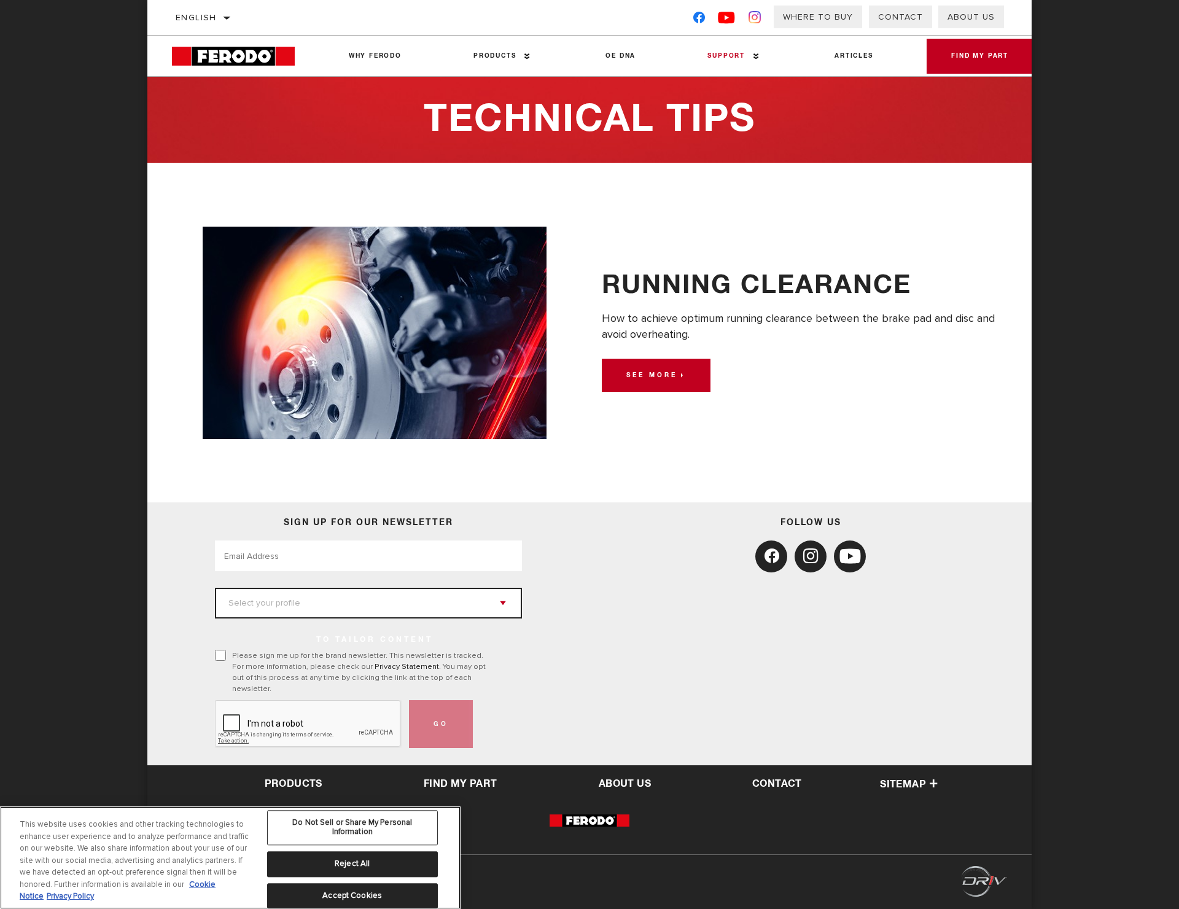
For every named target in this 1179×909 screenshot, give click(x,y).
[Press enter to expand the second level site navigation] (527, 56)
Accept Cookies (352, 895)
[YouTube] (727, 20)
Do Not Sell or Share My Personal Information (352, 827)
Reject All (352, 863)
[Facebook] (699, 20)
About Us (971, 17)
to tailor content (374, 640)
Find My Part (979, 56)
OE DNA (620, 56)
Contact (900, 17)
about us (625, 784)
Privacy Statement (407, 666)
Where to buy (818, 17)
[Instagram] (755, 20)
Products (494, 56)
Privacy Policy (70, 896)
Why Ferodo (375, 56)
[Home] (242, 56)
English (196, 17)
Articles (854, 56)
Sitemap (903, 784)
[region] (230, 857)
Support (726, 56)
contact (777, 784)
